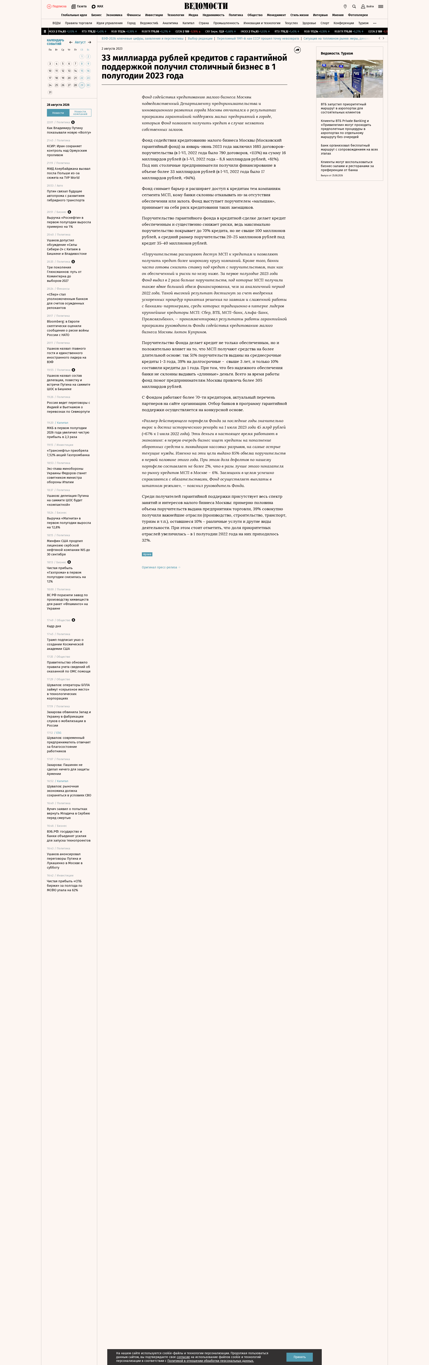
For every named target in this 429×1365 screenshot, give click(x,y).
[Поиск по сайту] (354, 6)
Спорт (325, 23)
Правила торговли (78, 23)
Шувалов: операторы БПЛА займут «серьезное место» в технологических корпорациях (68, 691)
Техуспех (291, 23)
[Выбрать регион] (345, 6)
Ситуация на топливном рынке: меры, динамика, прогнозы (346, 38)
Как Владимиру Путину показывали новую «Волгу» (69, 130)
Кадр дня (54, 626)
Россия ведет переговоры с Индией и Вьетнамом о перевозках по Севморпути (68, 407)
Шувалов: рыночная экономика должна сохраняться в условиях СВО (69, 790)
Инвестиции (154, 15)
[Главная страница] (206, 6)
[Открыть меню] (380, 6)
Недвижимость (213, 15)
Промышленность (226, 23)
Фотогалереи (358, 15)
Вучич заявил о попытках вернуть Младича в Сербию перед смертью (68, 813)
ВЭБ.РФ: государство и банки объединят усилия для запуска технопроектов (68, 835)
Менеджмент (276, 15)
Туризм (363, 23)
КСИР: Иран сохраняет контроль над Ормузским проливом (67, 150)
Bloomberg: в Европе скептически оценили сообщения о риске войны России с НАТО (68, 328)
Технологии (175, 15)
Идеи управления (110, 23)
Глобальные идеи (74, 15)
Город (131, 23)
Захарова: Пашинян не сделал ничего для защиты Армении (68, 769)
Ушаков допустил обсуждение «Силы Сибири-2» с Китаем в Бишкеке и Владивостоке (67, 247)
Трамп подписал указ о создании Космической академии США (65, 644)
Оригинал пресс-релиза (160, 567)
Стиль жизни (299, 15)
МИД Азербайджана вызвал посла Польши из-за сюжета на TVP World (68, 173)
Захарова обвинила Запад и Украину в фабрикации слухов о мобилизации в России (69, 718)
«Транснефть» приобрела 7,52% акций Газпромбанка (68, 453)
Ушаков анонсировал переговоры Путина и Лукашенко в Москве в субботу (64, 861)
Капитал (188, 23)
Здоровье (309, 23)
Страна (204, 23)
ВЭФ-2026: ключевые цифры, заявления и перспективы (142, 38)
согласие (183, 1357)
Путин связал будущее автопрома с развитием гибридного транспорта (65, 195)
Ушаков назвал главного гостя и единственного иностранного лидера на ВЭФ (66, 355)
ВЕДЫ (57, 23)
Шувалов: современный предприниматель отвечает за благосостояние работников (69, 744)
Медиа (193, 15)
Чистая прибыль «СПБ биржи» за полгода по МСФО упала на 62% (64, 885)
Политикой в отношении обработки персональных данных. (210, 1361)
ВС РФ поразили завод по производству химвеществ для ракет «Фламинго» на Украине (67, 601)
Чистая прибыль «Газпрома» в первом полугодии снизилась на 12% (66, 574)
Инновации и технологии (262, 23)
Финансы (134, 15)
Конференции (344, 23)
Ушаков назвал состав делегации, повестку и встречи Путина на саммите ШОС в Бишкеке (68, 382)
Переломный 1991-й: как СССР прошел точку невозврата (258, 38)
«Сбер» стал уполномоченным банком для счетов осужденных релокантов (67, 301)
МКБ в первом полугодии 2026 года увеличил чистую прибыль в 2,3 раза (68, 432)
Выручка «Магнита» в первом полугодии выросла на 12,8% (69, 522)
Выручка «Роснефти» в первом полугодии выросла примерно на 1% (69, 222)
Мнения (338, 15)
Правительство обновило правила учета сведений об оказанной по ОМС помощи (68, 666)
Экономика (114, 15)
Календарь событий (55, 42)
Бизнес (96, 15)
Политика (236, 15)
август (80, 42)
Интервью (320, 15)
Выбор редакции (200, 38)
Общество (255, 15)
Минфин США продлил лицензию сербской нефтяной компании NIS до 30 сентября (68, 547)
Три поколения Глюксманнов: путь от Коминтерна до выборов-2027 (64, 274)
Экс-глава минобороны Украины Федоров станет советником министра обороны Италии (67, 475)
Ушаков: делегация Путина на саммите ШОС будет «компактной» (68, 500)
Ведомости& (149, 23)
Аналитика (170, 23)
